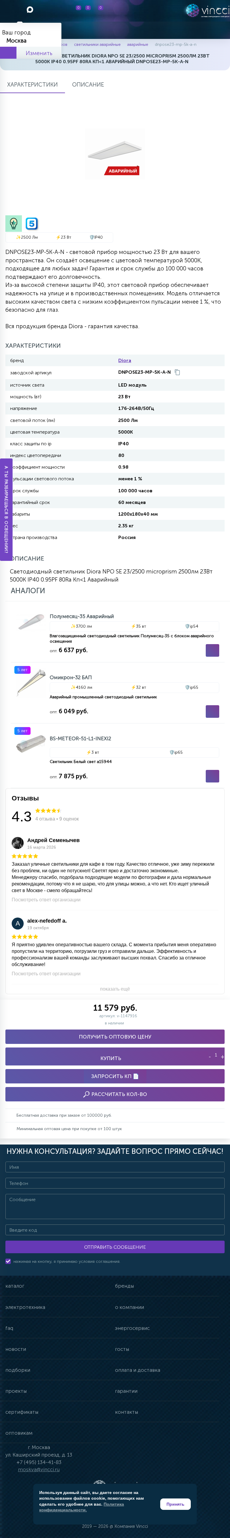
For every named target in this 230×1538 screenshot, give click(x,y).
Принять (175, 1504)
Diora (124, 360)
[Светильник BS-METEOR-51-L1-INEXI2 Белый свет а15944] (118, 755)
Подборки (17, 1370)
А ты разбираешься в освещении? (6, 509)
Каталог (14, 1286)
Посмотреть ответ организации (46, 899)
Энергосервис (132, 1328)
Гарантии (126, 1391)
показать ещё (115, 988)
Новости (15, 1349)
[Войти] (132, 11)
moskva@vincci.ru (39, 1469)
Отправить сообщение (115, 1247)
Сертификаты (21, 1412)
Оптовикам (19, 1433)
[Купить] (212, 650)
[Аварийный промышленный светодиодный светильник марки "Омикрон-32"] (118, 692)
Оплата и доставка (137, 1370)
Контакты (126, 1412)
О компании (129, 1307)
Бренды (124, 1286)
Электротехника (25, 1307)
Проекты (16, 1391)
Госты (122, 1349)
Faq (9, 1328)
